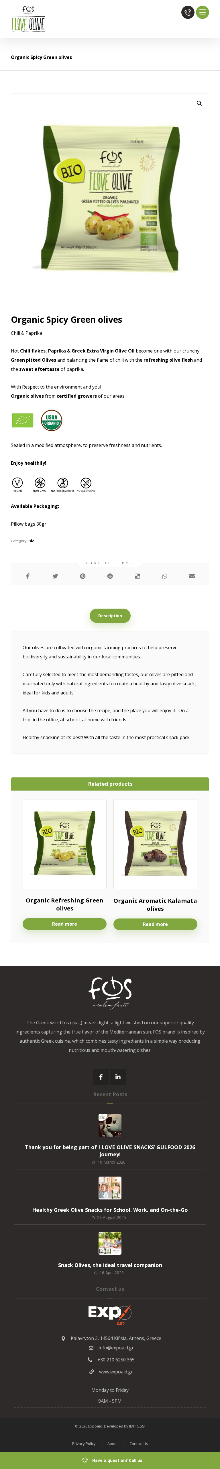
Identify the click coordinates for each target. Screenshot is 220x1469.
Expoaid (95, 1426)
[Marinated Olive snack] (28, 19)
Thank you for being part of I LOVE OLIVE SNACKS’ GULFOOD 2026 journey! (110, 1151)
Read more (64, 924)
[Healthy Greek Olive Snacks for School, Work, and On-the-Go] (110, 1188)
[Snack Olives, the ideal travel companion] (110, 1243)
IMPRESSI (137, 1426)
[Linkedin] (118, 1077)
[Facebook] (101, 1077)
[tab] (110, 616)
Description (110, 615)
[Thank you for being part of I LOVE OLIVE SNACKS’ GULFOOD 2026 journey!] (110, 1125)
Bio (31, 540)
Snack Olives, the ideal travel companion (110, 1265)
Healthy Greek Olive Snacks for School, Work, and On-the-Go (110, 1209)
